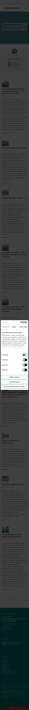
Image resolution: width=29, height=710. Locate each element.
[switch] (25, 360)
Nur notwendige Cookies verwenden (14, 386)
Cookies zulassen (14, 377)
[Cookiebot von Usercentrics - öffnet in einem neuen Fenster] (20, 322)
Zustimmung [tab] (5, 327)
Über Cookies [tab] (23, 327)
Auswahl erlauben (14, 381)
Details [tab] (14, 327)
